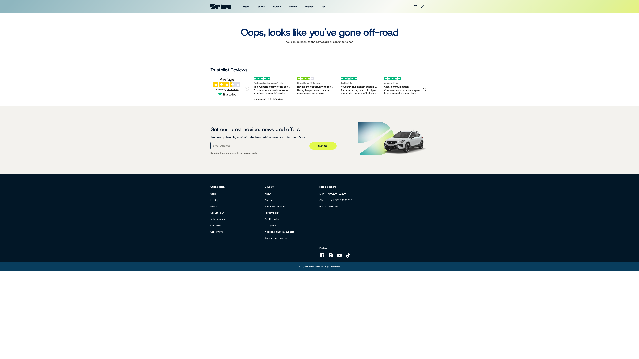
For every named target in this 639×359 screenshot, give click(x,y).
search (337, 42)
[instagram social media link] (330, 257)
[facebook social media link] (322, 257)
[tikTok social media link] (348, 257)
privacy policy (251, 152)
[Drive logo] (220, 6)
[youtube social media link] (339, 257)
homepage (322, 42)
